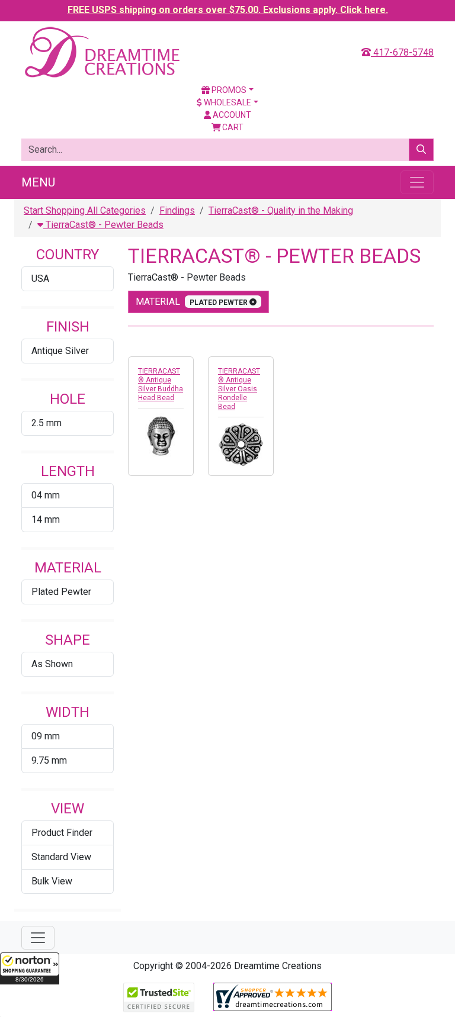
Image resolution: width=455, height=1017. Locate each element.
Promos (228, 90)
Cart (231, 127)
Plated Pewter (61, 591)
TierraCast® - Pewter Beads (103, 224)
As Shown (52, 664)
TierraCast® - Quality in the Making (281, 210)
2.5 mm (46, 423)
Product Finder (61, 832)
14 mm (45, 519)
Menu (38, 182)
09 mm (45, 736)
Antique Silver (60, 350)
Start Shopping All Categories (85, 210)
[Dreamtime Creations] (101, 51)
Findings (177, 210)
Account (231, 115)
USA (40, 278)
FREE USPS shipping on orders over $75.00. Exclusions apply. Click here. (228, 9)
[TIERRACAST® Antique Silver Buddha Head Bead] (161, 436)
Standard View (61, 856)
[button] (29, 968)
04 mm (45, 495)
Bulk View (51, 881)
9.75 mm (49, 760)
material (192, 301)
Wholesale (226, 102)
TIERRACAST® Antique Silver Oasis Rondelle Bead (239, 389)
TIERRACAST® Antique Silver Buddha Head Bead (160, 384)
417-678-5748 (402, 52)
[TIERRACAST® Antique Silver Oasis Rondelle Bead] (241, 445)
